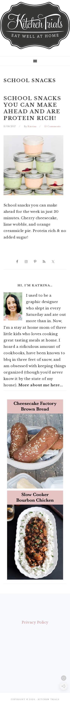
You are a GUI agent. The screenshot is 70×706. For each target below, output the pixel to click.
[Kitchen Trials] (35, 50)
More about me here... (40, 385)
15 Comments (52, 126)
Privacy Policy (35, 622)
